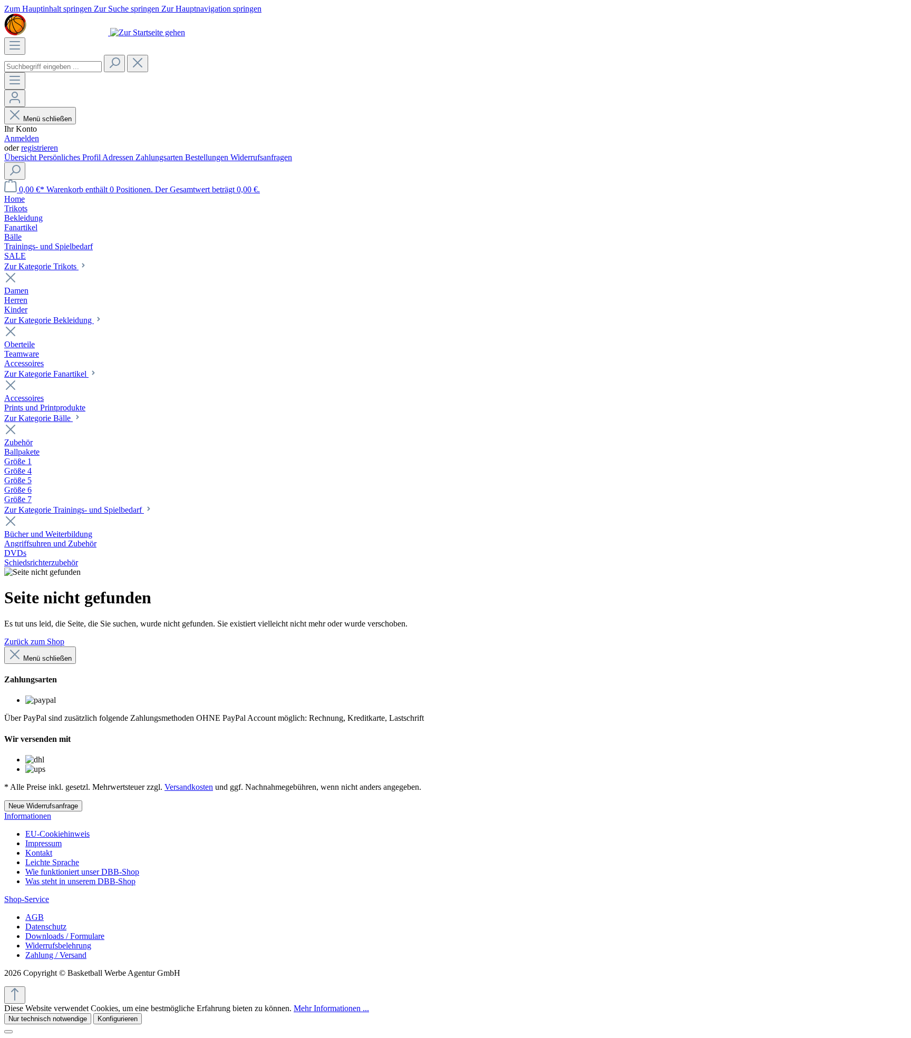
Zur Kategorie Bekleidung (49, 320)
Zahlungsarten (160, 157)
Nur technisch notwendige (47, 1019)
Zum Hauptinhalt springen (49, 8)
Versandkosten (188, 786)
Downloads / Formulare (64, 936)
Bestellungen (207, 157)
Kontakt (38, 852)
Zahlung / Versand (55, 955)
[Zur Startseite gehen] (94, 32)
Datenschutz (45, 926)
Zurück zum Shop (34, 641)
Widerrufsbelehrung (58, 945)
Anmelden (21, 138)
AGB (34, 917)
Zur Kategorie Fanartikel (46, 373)
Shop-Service (26, 899)
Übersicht (21, 157)
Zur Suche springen (127, 8)
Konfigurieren (118, 1019)
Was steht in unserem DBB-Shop (80, 881)
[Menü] (14, 46)
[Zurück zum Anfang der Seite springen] (14, 995)
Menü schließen (47, 119)
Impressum (43, 843)
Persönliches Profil (70, 157)
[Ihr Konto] (14, 98)
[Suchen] (114, 63)
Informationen (27, 815)
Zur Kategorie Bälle (38, 418)
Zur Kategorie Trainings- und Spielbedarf (74, 509)
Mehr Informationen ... (331, 1008)
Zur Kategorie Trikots (41, 266)
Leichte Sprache (52, 862)
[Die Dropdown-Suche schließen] (137, 63)
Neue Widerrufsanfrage (43, 806)
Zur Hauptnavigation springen (211, 8)
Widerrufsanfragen (261, 157)
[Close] (8, 1031)
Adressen (118, 157)
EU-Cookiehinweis (57, 833)
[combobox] (53, 66)
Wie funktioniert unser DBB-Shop (82, 871)
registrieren (39, 147)
